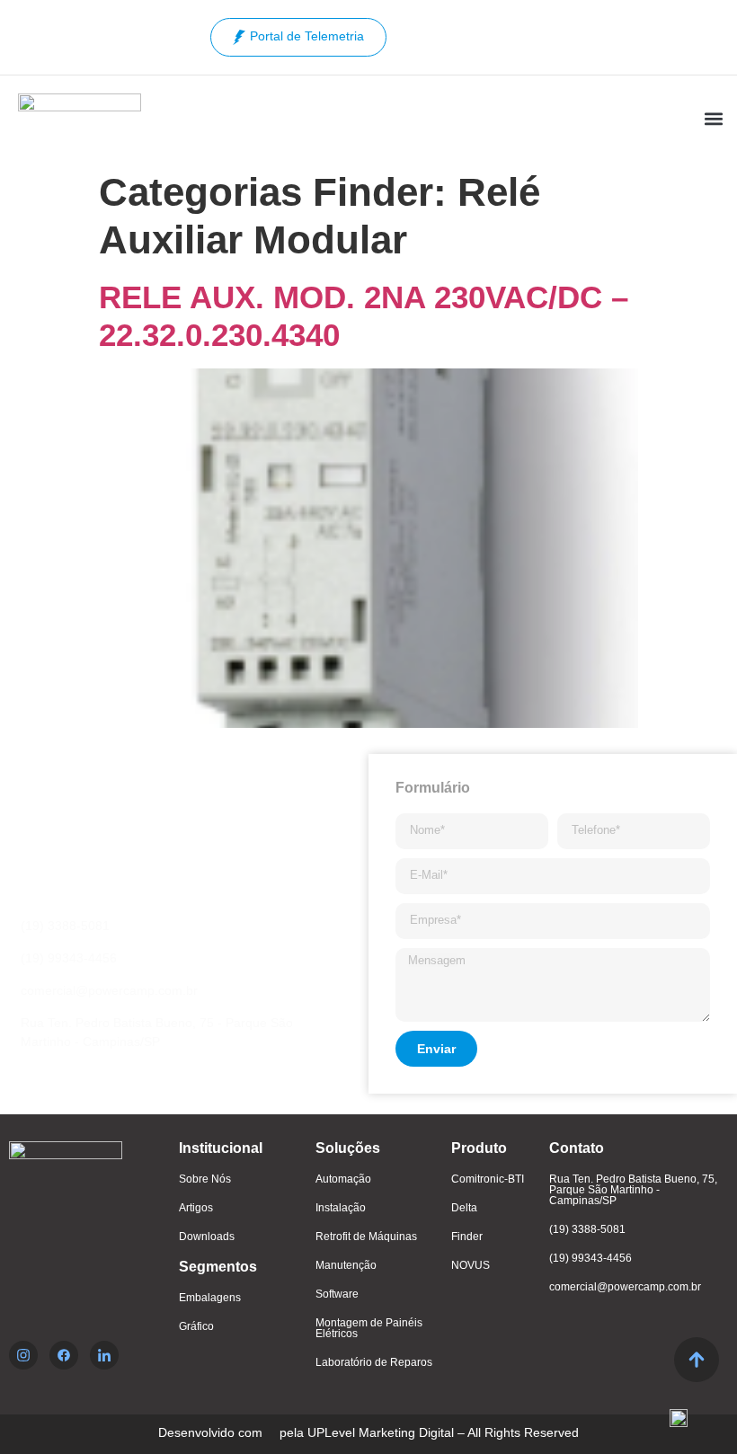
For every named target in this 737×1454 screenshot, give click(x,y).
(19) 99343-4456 (590, 1258)
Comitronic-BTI (487, 1179)
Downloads (207, 1236)
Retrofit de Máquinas (366, 1236)
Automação (343, 1179)
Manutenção (346, 1265)
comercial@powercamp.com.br (625, 1287)
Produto (479, 1148)
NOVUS (470, 1265)
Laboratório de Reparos (373, 1362)
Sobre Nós (205, 1179)
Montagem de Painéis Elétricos (368, 1328)
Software (337, 1294)
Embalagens (210, 1297)
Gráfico (196, 1326)
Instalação (340, 1207)
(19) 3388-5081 (587, 1229)
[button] (713, 119)
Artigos (196, 1207)
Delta (464, 1207)
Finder (467, 1236)
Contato (576, 1148)
